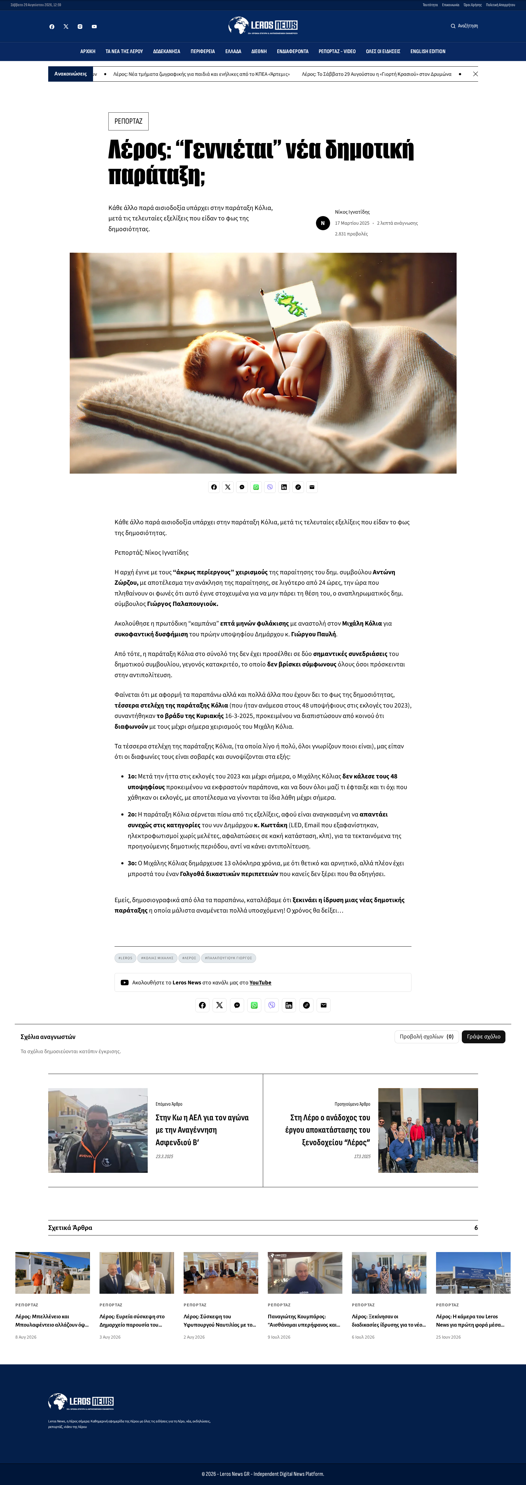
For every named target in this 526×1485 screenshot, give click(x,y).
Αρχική (87, 51)
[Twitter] (66, 26)
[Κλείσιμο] (475, 74)
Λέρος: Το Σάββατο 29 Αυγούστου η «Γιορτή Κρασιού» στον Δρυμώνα (336, 74)
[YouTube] (94, 26)
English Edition (428, 51)
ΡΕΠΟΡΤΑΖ (128, 121)
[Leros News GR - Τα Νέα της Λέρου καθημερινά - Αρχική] (263, 25)
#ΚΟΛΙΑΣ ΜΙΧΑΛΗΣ (157, 958)
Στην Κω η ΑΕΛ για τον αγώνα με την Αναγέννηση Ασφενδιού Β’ (202, 1130)
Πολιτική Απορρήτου (500, 4)
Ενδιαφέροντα (293, 51)
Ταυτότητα (430, 4)
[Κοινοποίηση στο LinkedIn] (284, 487)
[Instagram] (80, 26)
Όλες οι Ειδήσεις (383, 51)
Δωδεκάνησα (167, 51)
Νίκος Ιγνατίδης (352, 212)
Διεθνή (259, 51)
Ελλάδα (233, 51)
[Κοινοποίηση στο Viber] (270, 487)
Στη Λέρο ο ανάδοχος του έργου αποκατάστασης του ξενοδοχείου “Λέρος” (327, 1130)
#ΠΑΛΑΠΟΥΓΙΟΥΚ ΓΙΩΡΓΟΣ (228, 958)
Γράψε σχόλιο (484, 1036)
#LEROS (125, 958)
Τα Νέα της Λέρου (124, 51)
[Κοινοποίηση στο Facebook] (214, 487)
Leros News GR (235, 1474)
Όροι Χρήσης (473, 4)
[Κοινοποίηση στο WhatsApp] (256, 487)
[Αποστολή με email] (312, 487)
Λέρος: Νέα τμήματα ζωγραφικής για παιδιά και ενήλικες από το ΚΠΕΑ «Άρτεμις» (160, 74)
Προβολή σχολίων (427, 1036)
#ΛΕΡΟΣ (189, 958)
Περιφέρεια (203, 51)
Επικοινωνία (450, 4)
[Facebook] (52, 26)
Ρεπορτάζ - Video (337, 51)
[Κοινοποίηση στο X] (228, 487)
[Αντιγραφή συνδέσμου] (298, 487)
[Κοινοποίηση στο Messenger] (242, 487)
